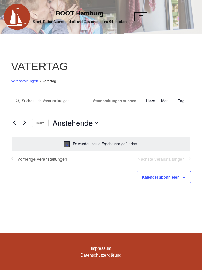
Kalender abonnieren (161, 177)
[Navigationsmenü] (140, 16)
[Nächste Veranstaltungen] (24, 123)
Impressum (101, 248)
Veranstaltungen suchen (115, 100)
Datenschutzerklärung (101, 255)
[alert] (101, 144)
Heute (40, 123)
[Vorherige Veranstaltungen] (14, 123)
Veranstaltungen (24, 81)
